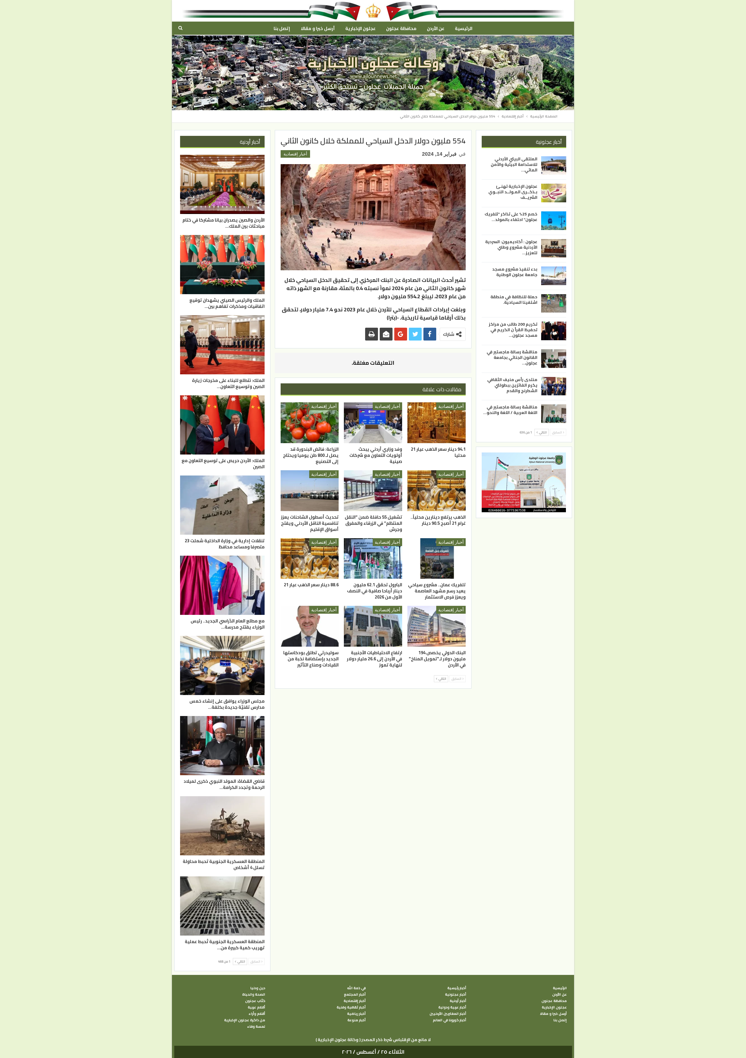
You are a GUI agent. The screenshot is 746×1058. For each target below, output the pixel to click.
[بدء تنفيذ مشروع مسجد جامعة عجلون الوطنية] (553, 275)
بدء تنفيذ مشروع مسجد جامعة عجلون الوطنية (514, 271)
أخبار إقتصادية (295, 154)
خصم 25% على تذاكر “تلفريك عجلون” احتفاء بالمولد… (511, 216)
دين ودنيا (257, 988)
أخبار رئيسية (456, 988)
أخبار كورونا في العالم (449, 1020)
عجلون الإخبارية (360, 28)
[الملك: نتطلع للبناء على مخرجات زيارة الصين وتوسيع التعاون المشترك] (222, 344)
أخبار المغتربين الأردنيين (448, 1014)
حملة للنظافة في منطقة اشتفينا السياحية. (513, 299)
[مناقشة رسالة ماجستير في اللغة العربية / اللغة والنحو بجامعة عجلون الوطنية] (553, 413)
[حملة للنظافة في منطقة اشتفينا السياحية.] (553, 303)
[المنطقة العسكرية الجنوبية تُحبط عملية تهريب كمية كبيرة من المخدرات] (222, 906)
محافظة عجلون (401, 28)
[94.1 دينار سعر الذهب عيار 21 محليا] (436, 422)
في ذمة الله (356, 988)
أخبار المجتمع (355, 994)
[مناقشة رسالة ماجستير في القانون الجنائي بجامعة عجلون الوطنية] (553, 358)
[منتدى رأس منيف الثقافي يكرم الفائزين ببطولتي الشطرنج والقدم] (553, 386)
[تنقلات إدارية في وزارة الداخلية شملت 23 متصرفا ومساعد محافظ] (222, 505)
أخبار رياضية (356, 1014)
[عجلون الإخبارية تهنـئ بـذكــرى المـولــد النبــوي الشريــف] (553, 193)
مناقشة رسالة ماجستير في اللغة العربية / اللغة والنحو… (510, 409)
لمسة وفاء (256, 1026)
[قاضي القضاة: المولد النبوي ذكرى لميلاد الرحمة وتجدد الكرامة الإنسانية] (222, 745)
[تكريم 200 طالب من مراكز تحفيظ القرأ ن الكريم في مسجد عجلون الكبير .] (553, 331)
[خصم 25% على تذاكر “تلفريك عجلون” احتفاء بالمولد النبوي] (553, 220)
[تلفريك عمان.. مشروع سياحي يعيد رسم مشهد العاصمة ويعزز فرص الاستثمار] (436, 558)
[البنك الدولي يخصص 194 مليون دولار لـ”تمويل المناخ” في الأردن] (436, 626)
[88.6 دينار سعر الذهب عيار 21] (310, 558)
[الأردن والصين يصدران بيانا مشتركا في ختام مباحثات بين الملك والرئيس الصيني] (222, 184)
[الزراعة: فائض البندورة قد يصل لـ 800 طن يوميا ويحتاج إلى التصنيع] (310, 422)
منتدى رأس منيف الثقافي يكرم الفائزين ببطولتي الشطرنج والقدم (512, 385)
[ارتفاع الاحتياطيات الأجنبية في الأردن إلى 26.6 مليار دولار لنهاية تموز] (373, 626)
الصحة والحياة (253, 994)
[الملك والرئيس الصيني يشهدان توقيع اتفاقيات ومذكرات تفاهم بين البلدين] (222, 264)
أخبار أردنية (458, 1001)
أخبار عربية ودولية (452, 1007)
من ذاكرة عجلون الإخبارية (244, 1020)
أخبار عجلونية (455, 994)
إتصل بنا (282, 28)
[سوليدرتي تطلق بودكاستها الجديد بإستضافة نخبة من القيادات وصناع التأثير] (310, 626)
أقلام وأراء (257, 1014)
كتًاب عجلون (255, 1001)
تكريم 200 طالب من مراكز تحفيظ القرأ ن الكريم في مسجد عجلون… (513, 329)
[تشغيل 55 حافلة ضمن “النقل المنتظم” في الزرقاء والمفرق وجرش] (373, 490)
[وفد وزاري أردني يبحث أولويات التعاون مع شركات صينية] (373, 422)
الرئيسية (463, 28)
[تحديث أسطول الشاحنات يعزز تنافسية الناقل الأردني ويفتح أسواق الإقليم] (310, 490)
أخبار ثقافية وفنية (351, 1007)
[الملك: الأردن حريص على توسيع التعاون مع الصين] (222, 425)
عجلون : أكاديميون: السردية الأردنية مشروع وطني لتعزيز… (511, 247)
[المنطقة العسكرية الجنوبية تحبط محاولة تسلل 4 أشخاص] (222, 825)
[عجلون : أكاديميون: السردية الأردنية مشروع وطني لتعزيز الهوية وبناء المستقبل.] (553, 248)
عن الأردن (435, 28)
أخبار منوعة (356, 1020)
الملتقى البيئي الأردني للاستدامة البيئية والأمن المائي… (514, 164)
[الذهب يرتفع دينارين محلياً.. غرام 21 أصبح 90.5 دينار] (436, 490)
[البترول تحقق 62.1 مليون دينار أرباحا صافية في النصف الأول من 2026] (373, 558)
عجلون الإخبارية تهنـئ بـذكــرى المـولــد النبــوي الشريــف (512, 192)
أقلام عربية (256, 1007)
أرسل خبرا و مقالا (318, 28)
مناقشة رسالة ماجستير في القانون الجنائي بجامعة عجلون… (512, 357)
